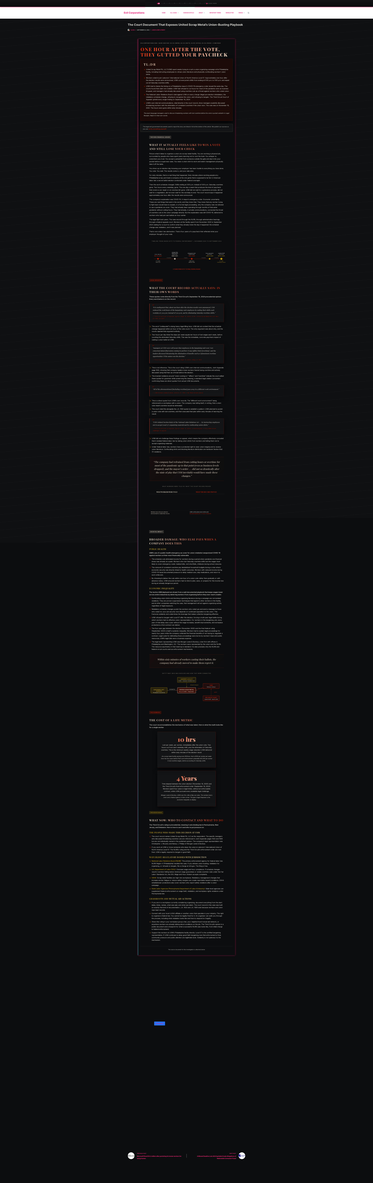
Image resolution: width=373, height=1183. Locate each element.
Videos (240, 12)
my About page (214, 1132)
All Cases (173, 12)
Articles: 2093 (186, 1141)
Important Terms (215, 12)
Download (159, 1023)
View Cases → (133, 1053)
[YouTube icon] (188, 1136)
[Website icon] (180, 1136)
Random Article (188, 12)
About (201, 12)
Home (163, 12)
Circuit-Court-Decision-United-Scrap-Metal (140, 1023)
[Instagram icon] (184, 1136)
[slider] (182, 3)
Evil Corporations (134, 12)
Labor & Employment (158, 30)
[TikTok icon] (192, 1136)
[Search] (248, 13)
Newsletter (230, 12)
